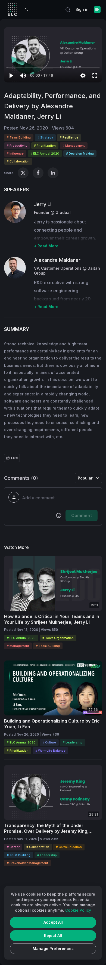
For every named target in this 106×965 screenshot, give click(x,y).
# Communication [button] (69, 847)
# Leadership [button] (72, 742)
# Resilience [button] (69, 137)
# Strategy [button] (45, 137)
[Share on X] (23, 172)
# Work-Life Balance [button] (50, 750)
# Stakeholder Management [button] (27, 863)
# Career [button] (13, 847)
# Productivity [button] (17, 145)
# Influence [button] (15, 153)
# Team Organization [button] (58, 638)
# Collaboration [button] (18, 161)
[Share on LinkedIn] (53, 172)
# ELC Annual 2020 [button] (44, 153)
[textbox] (60, 498)
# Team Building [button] (19, 137)
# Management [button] (74, 145)
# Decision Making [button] (80, 153)
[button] (26, 9)
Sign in (82, 9)
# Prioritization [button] (45, 145)
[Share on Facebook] (38, 172)
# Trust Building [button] (18, 855)
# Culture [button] (49, 742)
